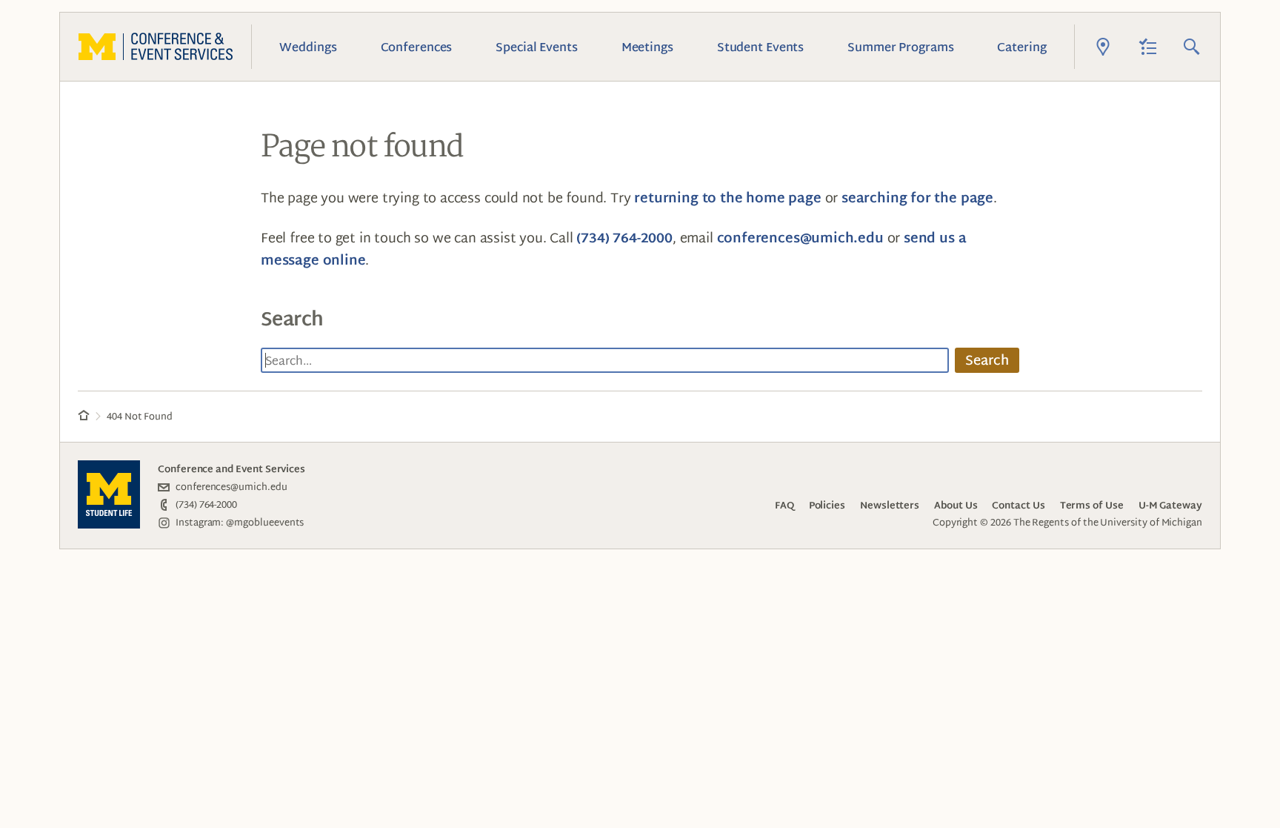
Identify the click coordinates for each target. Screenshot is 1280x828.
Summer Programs (900, 46)
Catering (1021, 46)
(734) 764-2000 (624, 237)
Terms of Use (1092, 505)
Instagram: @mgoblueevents (240, 522)
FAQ (784, 505)
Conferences (417, 46)
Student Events (760, 46)
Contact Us (1018, 505)
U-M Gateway (1170, 505)
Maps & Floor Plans (1103, 46)
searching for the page (917, 197)
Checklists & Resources (1147, 46)
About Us (955, 505)
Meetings (647, 46)
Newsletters (889, 505)
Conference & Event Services (155, 47)
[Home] (84, 417)
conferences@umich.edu (800, 237)
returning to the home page (727, 197)
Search (1192, 46)
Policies (827, 505)
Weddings (307, 46)
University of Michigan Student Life (109, 494)
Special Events (536, 46)
